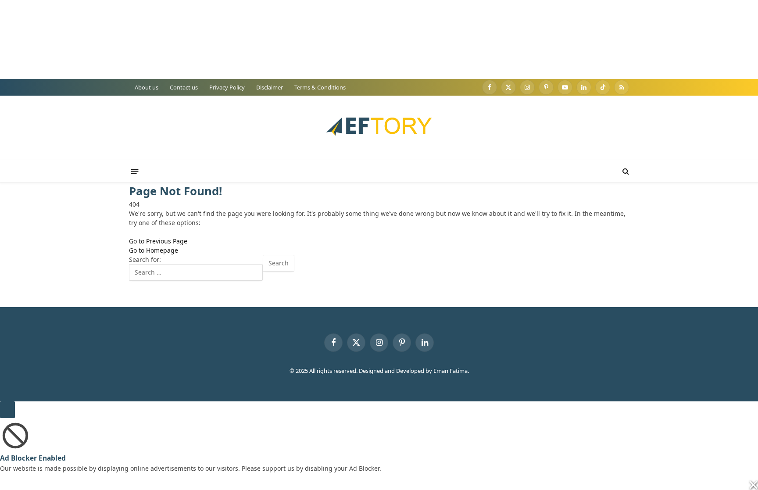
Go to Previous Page (158, 241)
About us (146, 87)
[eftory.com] (379, 128)
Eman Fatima (450, 371)
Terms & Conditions (320, 87)
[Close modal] (7, 409)
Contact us (184, 87)
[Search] (625, 171)
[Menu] (135, 171)
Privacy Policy (227, 87)
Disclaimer (269, 87)
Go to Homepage (153, 250)
